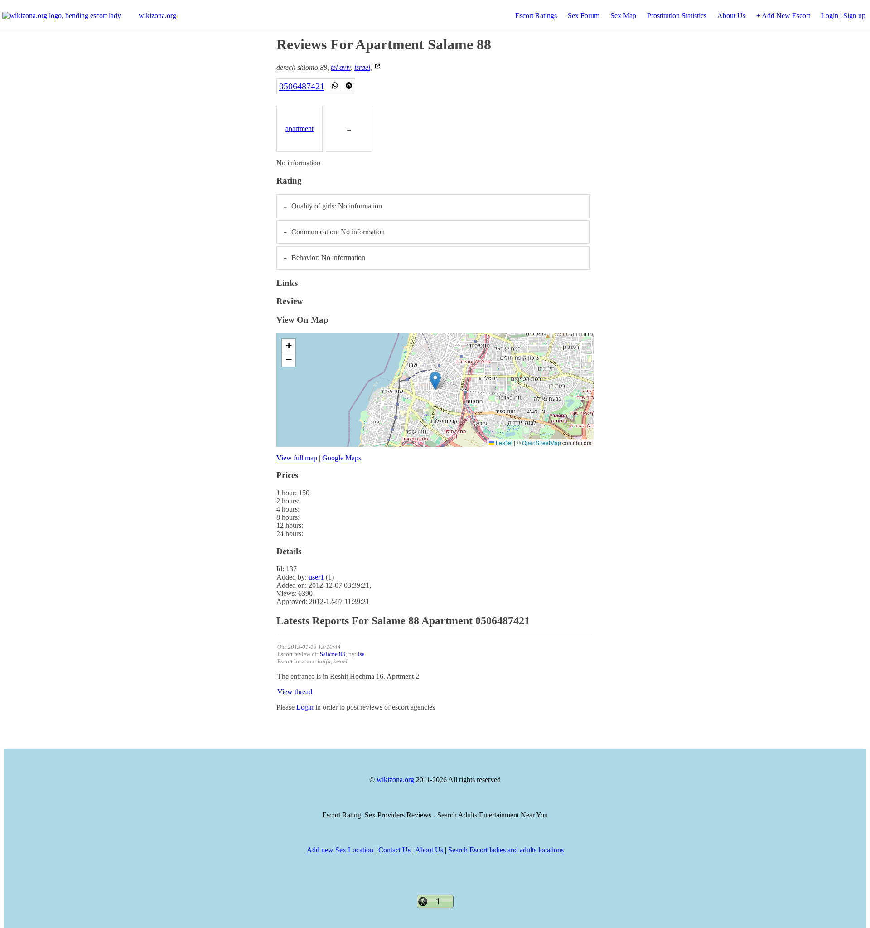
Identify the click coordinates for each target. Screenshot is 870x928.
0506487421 (301, 86)
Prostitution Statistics (676, 15)
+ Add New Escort (783, 15)
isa (361, 654)
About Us (731, 15)
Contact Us (394, 850)
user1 (316, 577)
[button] (435, 381)
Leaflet (503, 442)
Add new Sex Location (340, 850)
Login (305, 707)
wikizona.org (157, 15)
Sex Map (623, 15)
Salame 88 (332, 654)
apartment (299, 128)
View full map (296, 458)
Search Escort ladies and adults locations (506, 850)
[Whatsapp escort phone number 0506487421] (335, 86)
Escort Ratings (536, 15)
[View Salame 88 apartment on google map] (377, 67)
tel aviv (341, 67)
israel (362, 67)
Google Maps (341, 458)
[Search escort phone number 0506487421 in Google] (349, 86)
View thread (294, 692)
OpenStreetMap (541, 442)
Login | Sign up (843, 15)
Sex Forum (583, 15)
